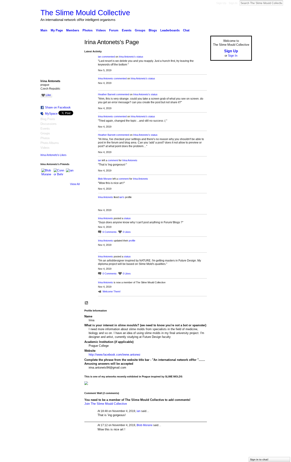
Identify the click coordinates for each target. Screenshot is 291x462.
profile (132, 240)
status (139, 56)
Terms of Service (241, 456)
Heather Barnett (106, 94)
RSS (87, 303)
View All (75, 184)
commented (108, 56)
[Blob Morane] (46, 173)
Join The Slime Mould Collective (105, 403)
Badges (200, 456)
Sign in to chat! (259, 459)
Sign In (233, 3)
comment (113, 160)
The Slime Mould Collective (85, 12)
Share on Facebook (58, 107)
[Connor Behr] (59, 173)
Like (48, 95)
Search (286, 3)
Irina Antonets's (127, 56)
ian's (121, 197)
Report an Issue (218, 456)
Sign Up (221, 3)
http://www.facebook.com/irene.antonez (114, 354)
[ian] (71, 173)
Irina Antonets (105, 78)
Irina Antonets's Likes (53, 155)
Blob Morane (105, 178)
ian (99, 56)
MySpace (51, 113)
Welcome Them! (111, 291)
